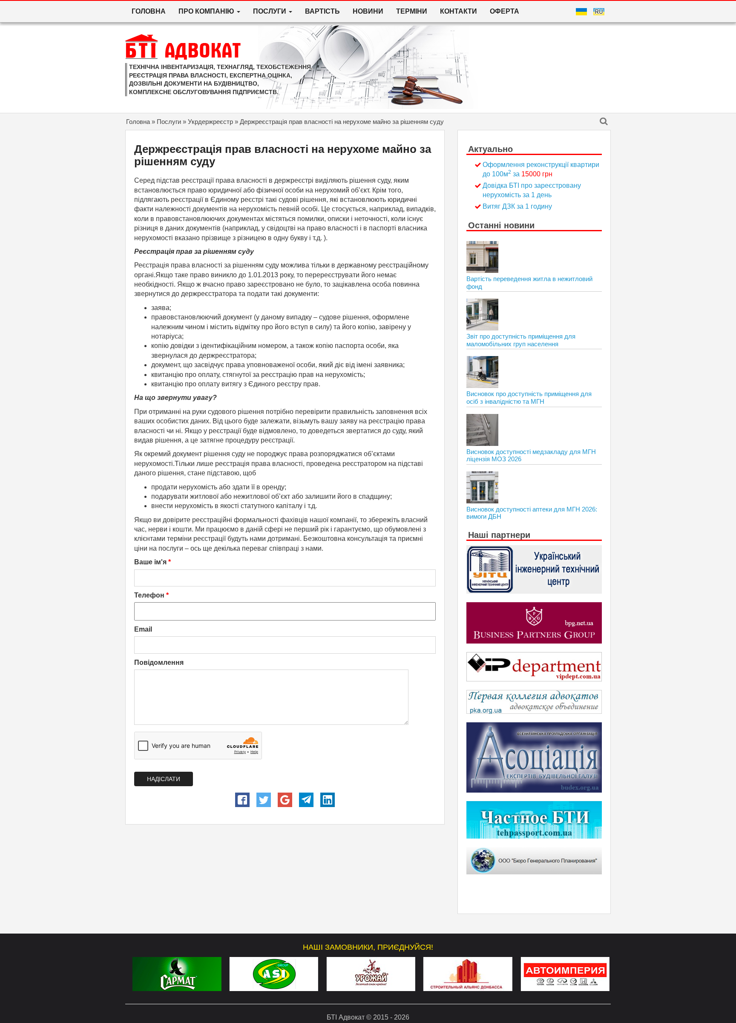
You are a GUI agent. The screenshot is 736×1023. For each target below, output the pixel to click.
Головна (149, 11)
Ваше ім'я (152, 562)
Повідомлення (159, 662)
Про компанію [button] (207, 11)
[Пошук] (604, 122)
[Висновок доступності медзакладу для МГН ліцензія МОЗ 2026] (482, 430)
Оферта (504, 11)
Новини (368, 11)
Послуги (169, 121)
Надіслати (163, 779)
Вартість (322, 11)
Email (143, 629)
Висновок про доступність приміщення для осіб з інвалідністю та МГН (529, 397)
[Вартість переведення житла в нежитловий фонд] (482, 257)
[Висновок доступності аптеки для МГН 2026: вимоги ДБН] (482, 487)
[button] (242, 800)
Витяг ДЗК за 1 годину (517, 206)
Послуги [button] (270, 11)
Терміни (411, 11)
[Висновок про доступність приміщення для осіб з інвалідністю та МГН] (482, 372)
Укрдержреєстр (210, 121)
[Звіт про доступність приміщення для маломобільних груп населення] (482, 314)
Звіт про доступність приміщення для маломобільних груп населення (520, 340)
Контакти (458, 11)
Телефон (151, 595)
